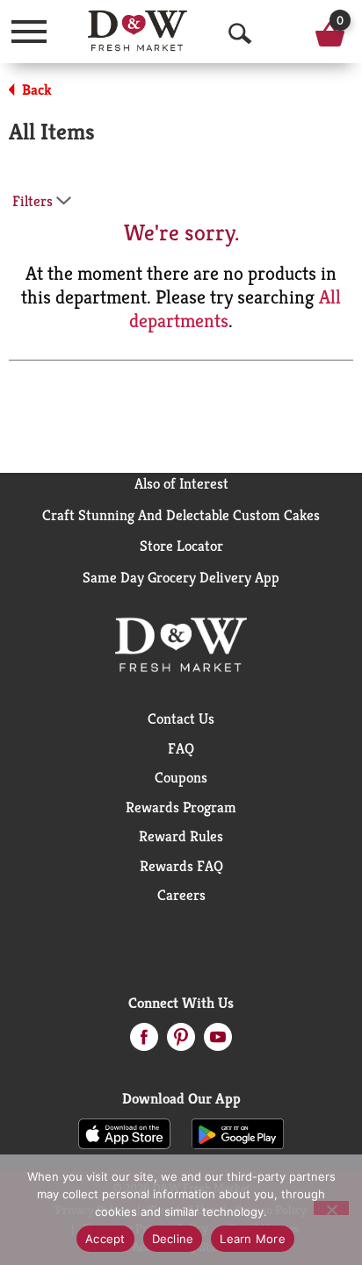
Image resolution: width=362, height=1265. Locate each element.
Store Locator (181, 545)
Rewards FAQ (181, 865)
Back (35, 89)
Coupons (181, 777)
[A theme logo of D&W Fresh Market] (137, 30)
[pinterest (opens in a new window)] (181, 1042)
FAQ (181, 748)
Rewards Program (181, 807)
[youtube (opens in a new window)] (218, 1042)
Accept (105, 1239)
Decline (173, 1239)
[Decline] (331, 1208)
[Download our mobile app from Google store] (238, 1132)
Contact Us (181, 718)
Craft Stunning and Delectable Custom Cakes (181, 515)
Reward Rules (181, 836)
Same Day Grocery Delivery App (181, 577)
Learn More (253, 1239)
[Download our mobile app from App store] (124, 1132)
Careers (181, 894)
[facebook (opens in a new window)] (144, 1042)
